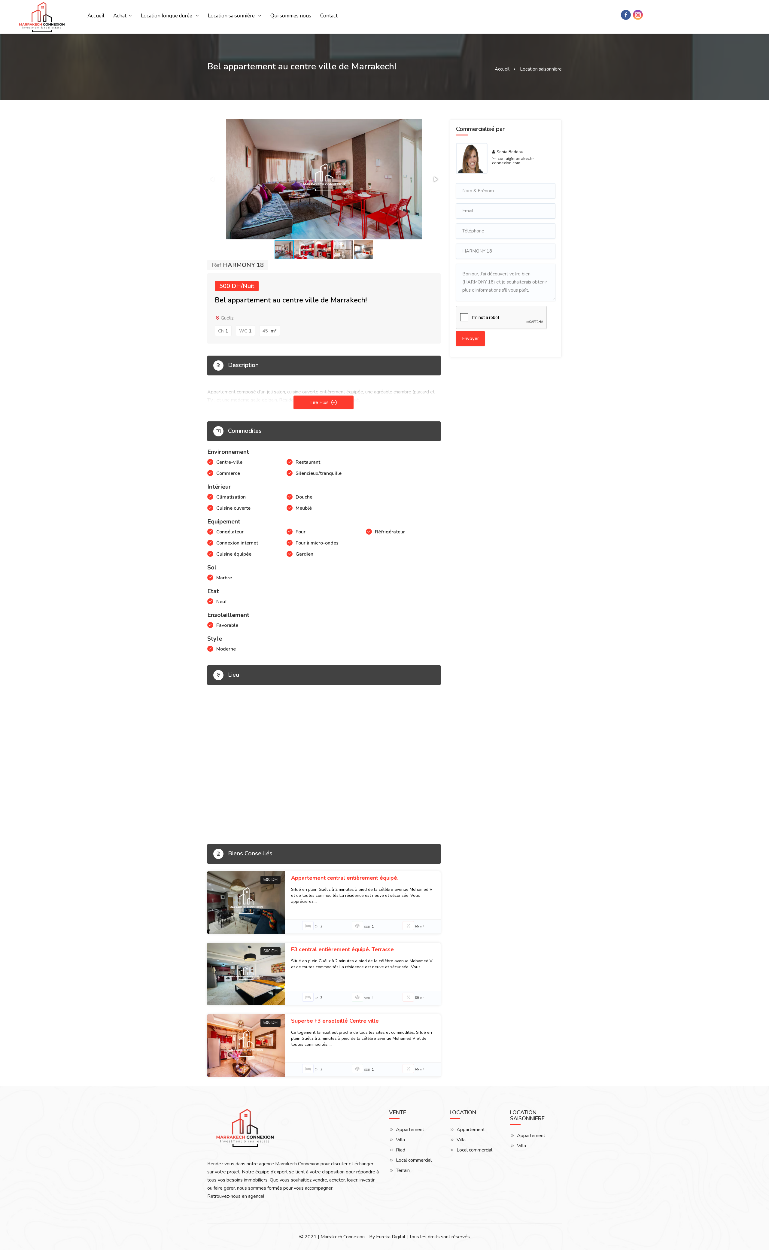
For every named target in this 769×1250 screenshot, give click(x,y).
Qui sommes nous (290, 15)
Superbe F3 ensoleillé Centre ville (335, 1020)
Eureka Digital (390, 1236)
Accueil (95, 15)
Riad (400, 1150)
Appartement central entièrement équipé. (344, 877)
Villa (400, 1140)
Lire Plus (320, 402)
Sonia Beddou (510, 152)
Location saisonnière (232, 15)
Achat (119, 15)
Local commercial (414, 1160)
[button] (435, 179)
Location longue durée (167, 15)
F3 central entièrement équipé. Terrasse (342, 949)
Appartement (410, 1130)
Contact (329, 15)
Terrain (403, 1170)
